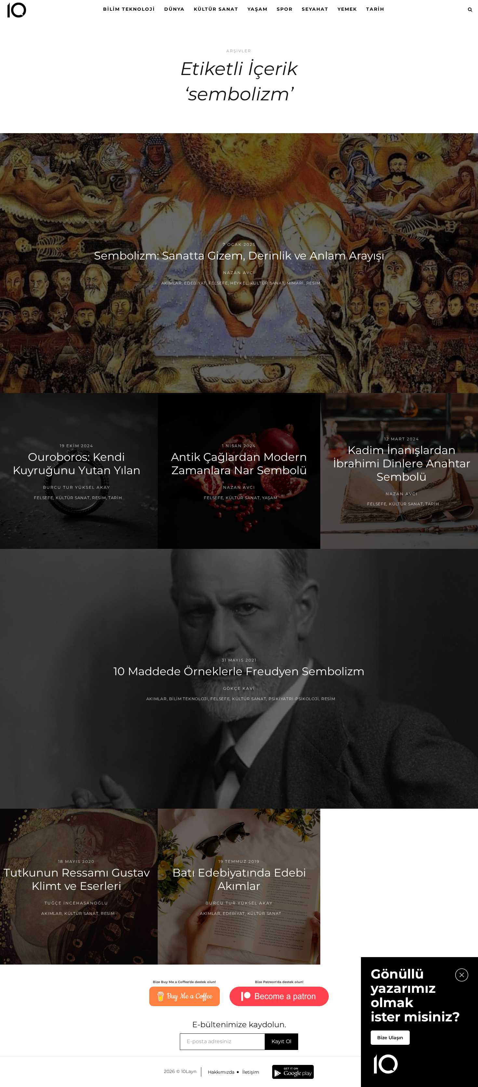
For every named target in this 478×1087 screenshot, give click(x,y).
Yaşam (257, 9)
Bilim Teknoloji (129, 9)
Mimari (295, 283)
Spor (285, 9)
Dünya (174, 9)
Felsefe (218, 283)
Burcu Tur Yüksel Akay (76, 487)
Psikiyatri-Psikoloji (294, 698)
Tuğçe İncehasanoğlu (76, 903)
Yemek (347, 9)
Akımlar (171, 283)
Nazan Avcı (239, 272)
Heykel (239, 283)
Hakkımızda (221, 1072)
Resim (313, 283)
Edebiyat (195, 283)
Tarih (375, 9)
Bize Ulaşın (390, 1038)
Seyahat (315, 9)
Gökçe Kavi (239, 688)
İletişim (250, 1072)
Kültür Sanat (216, 9)
